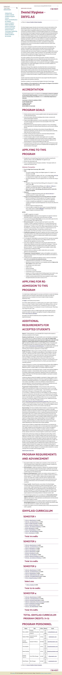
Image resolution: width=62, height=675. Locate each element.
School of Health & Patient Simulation (9, 24)
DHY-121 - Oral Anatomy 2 (30, 548)
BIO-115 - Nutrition (30, 585)
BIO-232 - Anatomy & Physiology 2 (32, 556)
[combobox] (46, 6)
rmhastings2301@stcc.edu (52, 651)
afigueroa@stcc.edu (53, 656)
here (25, 300)
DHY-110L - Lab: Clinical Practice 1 (32, 522)
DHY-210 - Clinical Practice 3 (31, 570)
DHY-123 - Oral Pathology (30, 550)
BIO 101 (48, 186)
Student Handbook (9, 35)
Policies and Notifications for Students (11, 20)
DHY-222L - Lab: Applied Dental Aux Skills (33, 576)
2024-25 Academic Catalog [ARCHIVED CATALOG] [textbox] (42, 6)
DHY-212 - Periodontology (30, 573)
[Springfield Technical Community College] (5, 1)
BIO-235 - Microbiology (30, 553)
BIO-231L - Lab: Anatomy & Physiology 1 (33, 527)
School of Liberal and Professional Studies (10, 27)
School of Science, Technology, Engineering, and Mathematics (11, 31)
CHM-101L (51, 193)
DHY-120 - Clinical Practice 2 (31, 545)
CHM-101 (47, 193)
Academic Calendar (9, 15)
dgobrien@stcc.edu (52, 637)
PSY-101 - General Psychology (31, 578)
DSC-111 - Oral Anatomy (30, 533)
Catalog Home (8, 13)
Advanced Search (7, 10)
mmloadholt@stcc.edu (52, 632)
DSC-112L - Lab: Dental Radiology (32, 531)
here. (53, 81)
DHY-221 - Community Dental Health (32, 600)
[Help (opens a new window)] (57, 9)
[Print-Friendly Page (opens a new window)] (56, 9)
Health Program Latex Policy (28, 450)
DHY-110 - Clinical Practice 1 (30, 520)
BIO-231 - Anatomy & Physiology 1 (32, 525)
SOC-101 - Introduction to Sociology (32, 603)
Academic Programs (10, 16)
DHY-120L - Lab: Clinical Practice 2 (32, 547)
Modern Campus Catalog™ (46, 673)
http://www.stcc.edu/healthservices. (36, 346)
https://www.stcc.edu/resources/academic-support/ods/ (37, 401)
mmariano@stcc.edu (52, 661)
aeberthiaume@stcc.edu (52, 642)
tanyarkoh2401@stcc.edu (53, 646)
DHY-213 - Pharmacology (30, 551)
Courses (7, 18)
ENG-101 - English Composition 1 (31, 523)
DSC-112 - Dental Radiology (30, 530)
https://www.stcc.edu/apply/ (31, 313)
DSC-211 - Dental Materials (30, 605)
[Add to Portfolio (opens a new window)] (52, 9)
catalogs (13, 673)
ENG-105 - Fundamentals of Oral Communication (35, 602)
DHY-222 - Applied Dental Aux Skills (32, 575)
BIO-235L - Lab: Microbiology (31, 555)
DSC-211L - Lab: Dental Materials (31, 606)
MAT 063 (56, 175)
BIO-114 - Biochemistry (29, 528)
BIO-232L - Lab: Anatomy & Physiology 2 (33, 558)
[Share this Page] (54, 9)
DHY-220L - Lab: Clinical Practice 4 (32, 599)
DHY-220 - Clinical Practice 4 (31, 597)
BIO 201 (53, 186)
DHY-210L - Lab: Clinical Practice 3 (32, 572)
